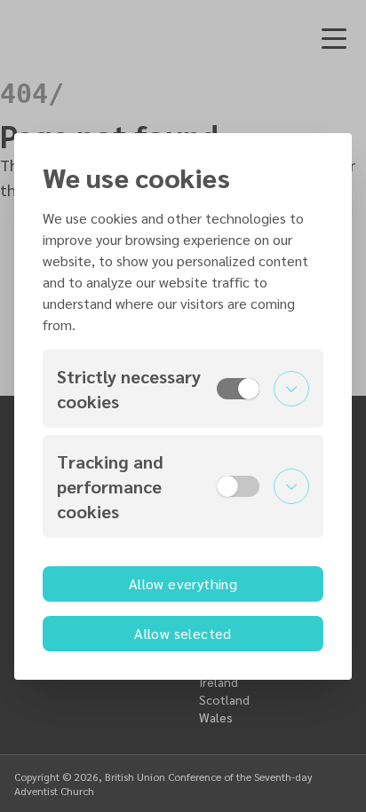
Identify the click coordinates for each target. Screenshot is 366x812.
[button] (183, 389)
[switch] (238, 388)
